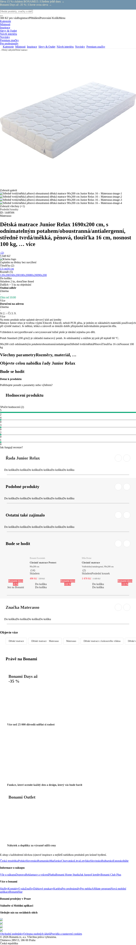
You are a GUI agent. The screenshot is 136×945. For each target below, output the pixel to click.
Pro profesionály (71, 888)
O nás (21, 888)
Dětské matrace (21, 50)
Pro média (85, 888)
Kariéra (57, 888)
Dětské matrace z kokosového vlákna (102, 641)
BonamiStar (15, 891)
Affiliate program (101, 888)
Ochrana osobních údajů (36, 933)
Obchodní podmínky (11, 933)
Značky (29, 888)
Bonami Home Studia (67, 874)
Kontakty (13, 888)
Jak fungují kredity (90, 874)
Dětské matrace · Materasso (45, 641)
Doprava (20, 874)
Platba (52, 874)
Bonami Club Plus (111, 874)
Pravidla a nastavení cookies (66, 933)
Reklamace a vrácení (37, 874)
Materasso (71, 641)
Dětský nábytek (8, 50)
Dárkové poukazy (43, 888)
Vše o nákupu (8, 874)
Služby (4, 888)
